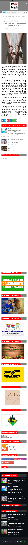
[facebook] (7, 459)
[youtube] (7, 462)
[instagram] (20, 459)
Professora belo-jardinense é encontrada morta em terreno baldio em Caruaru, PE (16, 531)
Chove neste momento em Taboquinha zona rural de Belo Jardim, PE (16, 523)
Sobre (14, 539)
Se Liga (4, 28)
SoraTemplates (10, 541)
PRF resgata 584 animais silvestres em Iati (16, 147)
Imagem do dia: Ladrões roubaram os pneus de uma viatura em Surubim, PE (16, 516)
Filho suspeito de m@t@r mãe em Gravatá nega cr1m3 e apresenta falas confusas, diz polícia (16, 141)
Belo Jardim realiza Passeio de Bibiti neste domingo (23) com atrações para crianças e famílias (17, 480)
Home (9, 539)
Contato (18, 539)
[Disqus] (14, 213)
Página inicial (4, 16)
